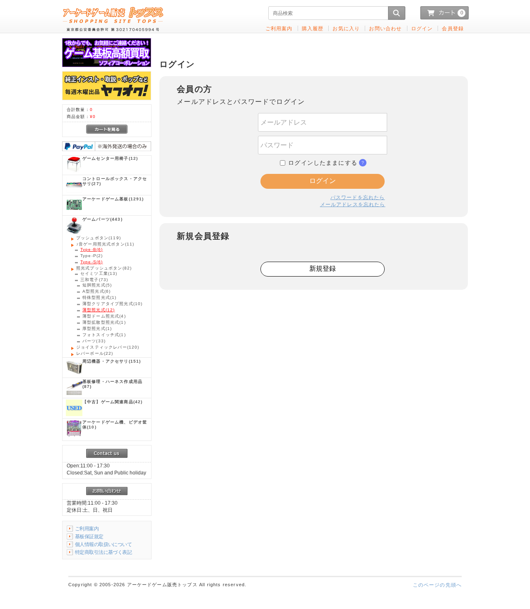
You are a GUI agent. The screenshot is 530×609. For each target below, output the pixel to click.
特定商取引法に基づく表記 (103, 552)
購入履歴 (313, 28)
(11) (105, 244)
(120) (108, 347)
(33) (94, 341)
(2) (91, 255)
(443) (102, 219)
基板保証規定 (89, 536)
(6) (91, 249)
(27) (114, 181)
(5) (97, 285)
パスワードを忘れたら (357, 197)
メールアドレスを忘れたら (352, 204)
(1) (99, 297)
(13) (99, 273)
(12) (110, 158)
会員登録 (453, 28)
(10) (112, 303)
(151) (111, 361)
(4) (104, 316)
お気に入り (346, 28)
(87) (112, 384)
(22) (94, 353)
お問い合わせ (385, 28)
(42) (112, 402)
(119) (98, 238)
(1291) (113, 199)
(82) (104, 268)
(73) (94, 279)
